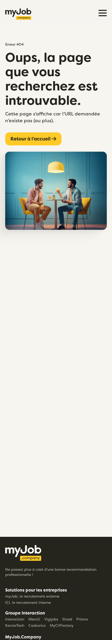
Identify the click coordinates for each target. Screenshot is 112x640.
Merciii (34, 619)
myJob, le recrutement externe (32, 596)
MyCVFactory (61, 625)
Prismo (82, 619)
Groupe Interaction (25, 613)
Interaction (14, 619)
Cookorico (37, 625)
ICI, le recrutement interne (28, 602)
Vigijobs (51, 619)
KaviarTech (14, 625)
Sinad (67, 619)
